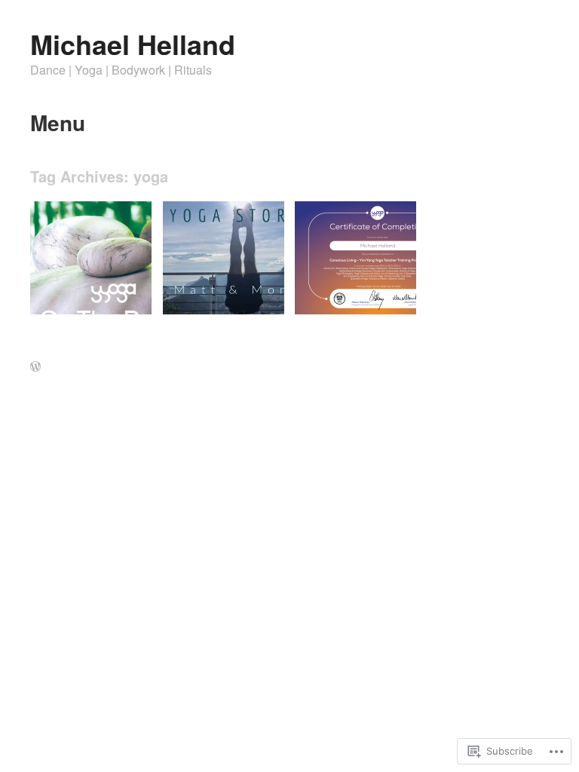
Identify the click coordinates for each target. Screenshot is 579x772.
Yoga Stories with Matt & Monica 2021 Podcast (223, 285)
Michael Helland (132, 43)
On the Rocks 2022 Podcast (82, 291)
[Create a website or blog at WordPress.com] (35, 367)
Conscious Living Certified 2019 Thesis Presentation (360, 285)
